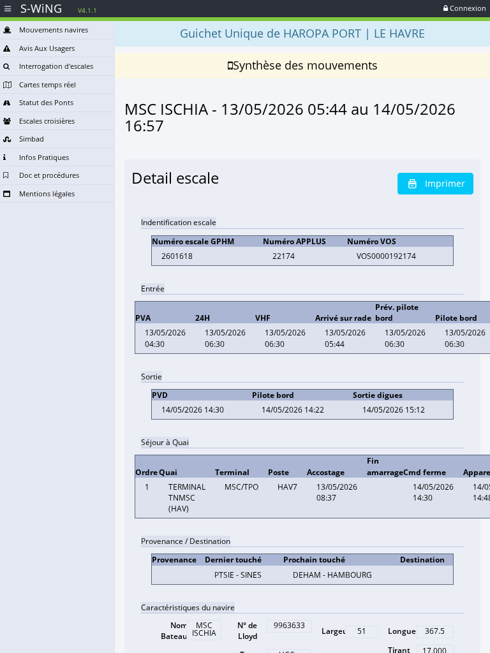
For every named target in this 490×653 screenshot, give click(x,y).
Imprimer (445, 183)
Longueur (406, 631)
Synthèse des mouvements (305, 65)
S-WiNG (58, 8)
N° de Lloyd (247, 631)
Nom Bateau (174, 631)
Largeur (336, 631)
